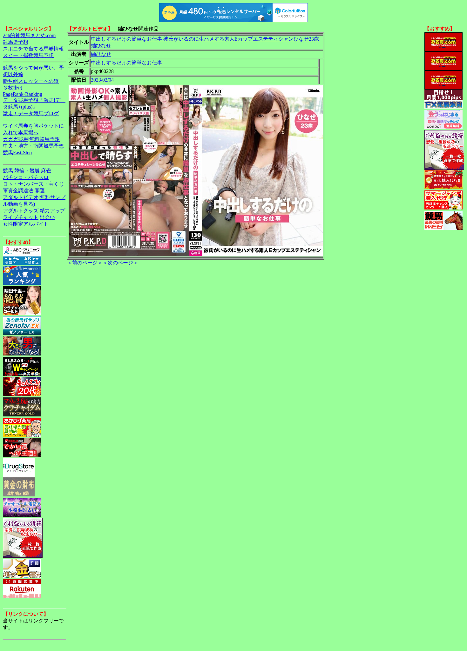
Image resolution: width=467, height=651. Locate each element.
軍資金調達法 (18, 190)
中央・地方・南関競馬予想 (33, 146)
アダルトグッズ (20, 210)
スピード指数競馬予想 (28, 55)
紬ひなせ (101, 54)
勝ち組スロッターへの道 (31, 81)
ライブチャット (20, 217)
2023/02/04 (102, 80)
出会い (47, 217)
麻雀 (46, 170)
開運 (40, 190)
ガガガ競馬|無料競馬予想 (31, 139)
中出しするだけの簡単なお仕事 (126, 62)
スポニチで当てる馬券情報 (33, 48)
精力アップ (52, 210)
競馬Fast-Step (17, 152)
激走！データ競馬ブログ (31, 113)
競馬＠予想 (15, 42)
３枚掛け (13, 87)
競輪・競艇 (27, 170)
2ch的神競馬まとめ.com (29, 35)
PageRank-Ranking (22, 94)
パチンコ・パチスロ (26, 177)
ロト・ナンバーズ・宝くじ (33, 184)
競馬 (8, 170)
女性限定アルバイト (26, 224)
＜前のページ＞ (85, 262)
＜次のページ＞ (120, 262)
